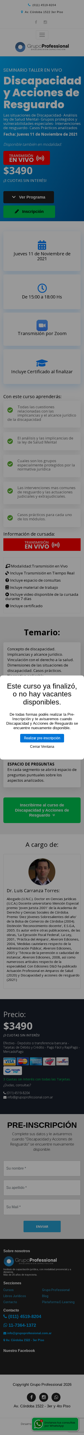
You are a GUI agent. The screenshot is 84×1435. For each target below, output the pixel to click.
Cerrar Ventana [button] (42, 746)
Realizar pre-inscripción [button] (42, 738)
